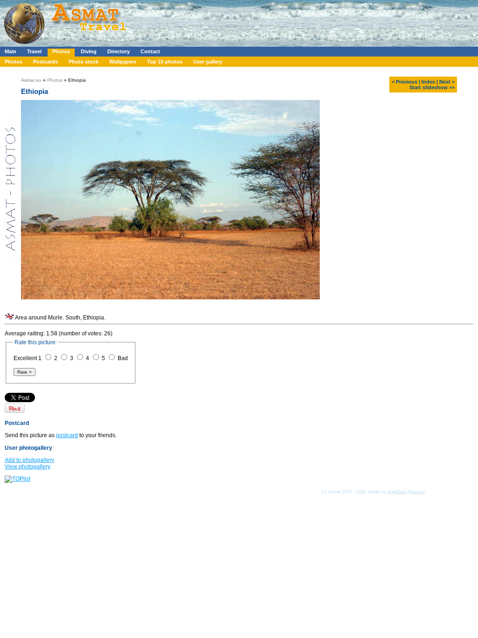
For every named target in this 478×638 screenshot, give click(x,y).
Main (10, 51)
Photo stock (83, 61)
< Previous (404, 82)
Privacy (416, 491)
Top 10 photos (165, 61)
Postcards (45, 61)
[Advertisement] (279, 21)
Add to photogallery (29, 460)
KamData (397, 491)
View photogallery (27, 466)
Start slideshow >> (432, 87)
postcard (67, 435)
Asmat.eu (31, 80)
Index (428, 82)
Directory (118, 51)
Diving (89, 51)
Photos (61, 51)
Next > (447, 82)
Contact (150, 51)
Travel (34, 51)
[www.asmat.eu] (66, 45)
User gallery (207, 61)
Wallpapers (122, 61)
